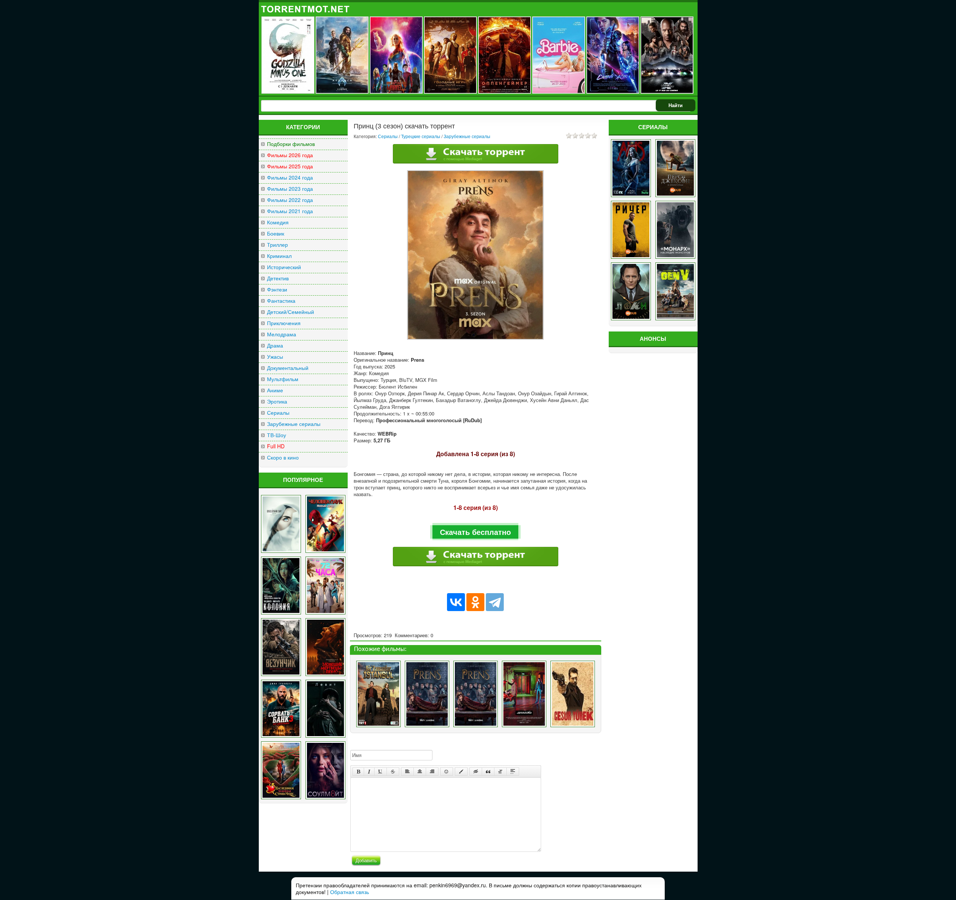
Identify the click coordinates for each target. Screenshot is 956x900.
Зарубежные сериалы (293, 423)
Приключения (284, 323)
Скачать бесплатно (475, 531)
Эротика (277, 401)
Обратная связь (349, 892)
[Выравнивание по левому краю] (407, 771)
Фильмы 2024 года (290, 177)
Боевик (275, 233)
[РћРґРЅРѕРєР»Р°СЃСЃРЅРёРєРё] (475, 602)
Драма (275, 345)
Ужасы (275, 356)
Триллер (277, 244)
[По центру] (419, 771)
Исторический (284, 267)
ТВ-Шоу (276, 435)
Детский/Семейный (290, 311)
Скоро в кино (283, 457)
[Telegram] (495, 602)
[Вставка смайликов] (446, 771)
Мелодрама (281, 334)
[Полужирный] (358, 771)
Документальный (287, 367)
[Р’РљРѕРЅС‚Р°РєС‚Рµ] (456, 602)
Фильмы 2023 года (290, 188)
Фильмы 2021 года (290, 211)
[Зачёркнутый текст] (393, 771)
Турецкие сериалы (420, 136)
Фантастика (281, 300)
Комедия (278, 222)
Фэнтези (277, 289)
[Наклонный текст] (369, 771)
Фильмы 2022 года (290, 199)
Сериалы (278, 412)
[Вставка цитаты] (488, 771)
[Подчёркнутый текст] (380, 771)
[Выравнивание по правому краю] (432, 771)
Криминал (279, 255)
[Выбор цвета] (461, 771)
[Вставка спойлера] (512, 771)
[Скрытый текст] (475, 771)
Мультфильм (282, 379)
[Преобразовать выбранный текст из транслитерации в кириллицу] (500, 771)
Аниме (275, 390)
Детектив (278, 278)
